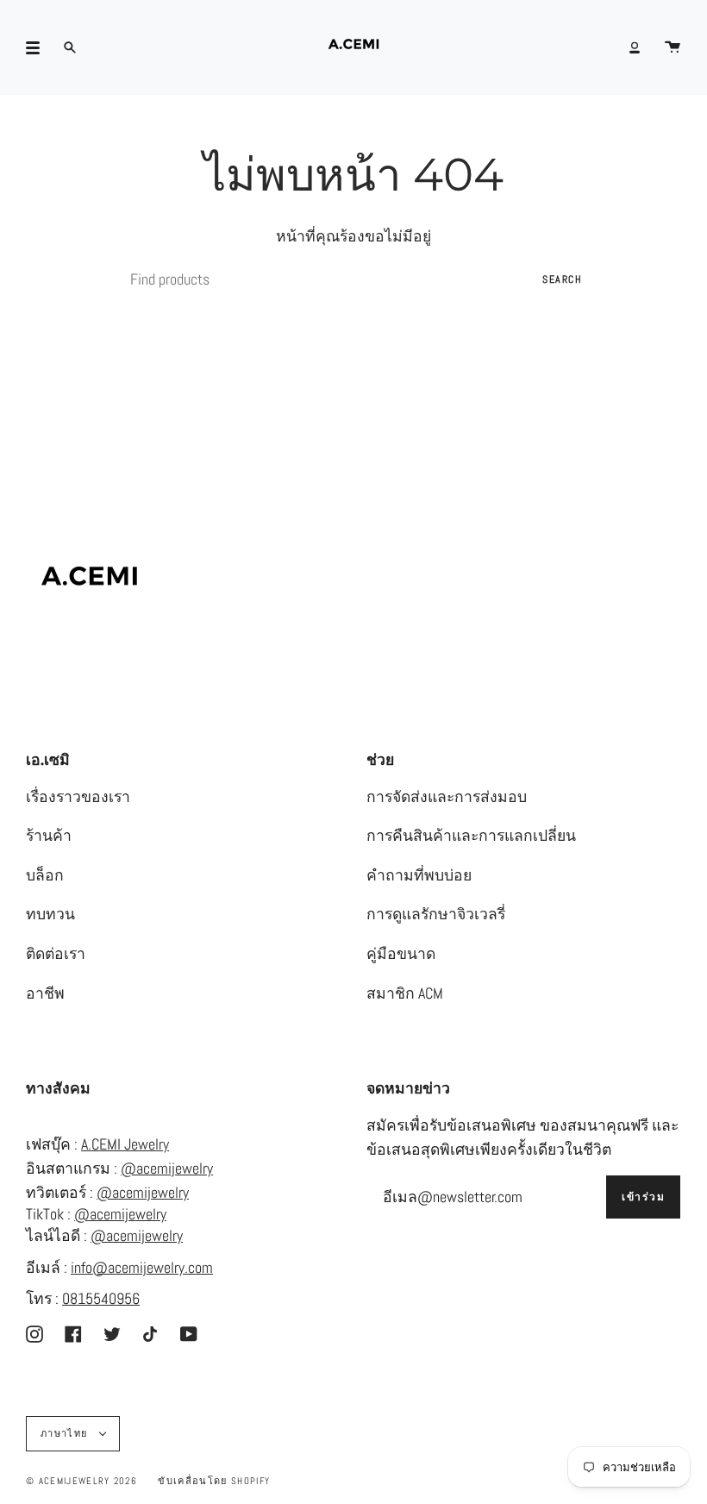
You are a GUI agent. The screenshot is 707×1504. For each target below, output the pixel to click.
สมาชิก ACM (404, 993)
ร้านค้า (49, 835)
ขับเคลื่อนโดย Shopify (214, 1481)
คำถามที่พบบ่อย (419, 875)
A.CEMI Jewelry (125, 1144)
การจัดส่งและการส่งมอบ (446, 796)
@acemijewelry (167, 1168)
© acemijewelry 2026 (81, 1481)
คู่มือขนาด (400, 953)
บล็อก (45, 875)
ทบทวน (50, 914)
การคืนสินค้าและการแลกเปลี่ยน (471, 835)
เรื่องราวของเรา (78, 796)
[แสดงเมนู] (39, 47)
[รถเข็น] (672, 47)
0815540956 (101, 1298)
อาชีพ (45, 993)
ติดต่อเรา (55, 953)
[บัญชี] (634, 47)
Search (562, 279)
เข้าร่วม (643, 1197)
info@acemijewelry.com (142, 1267)
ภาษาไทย (66, 1433)
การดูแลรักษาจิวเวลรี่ (435, 914)
